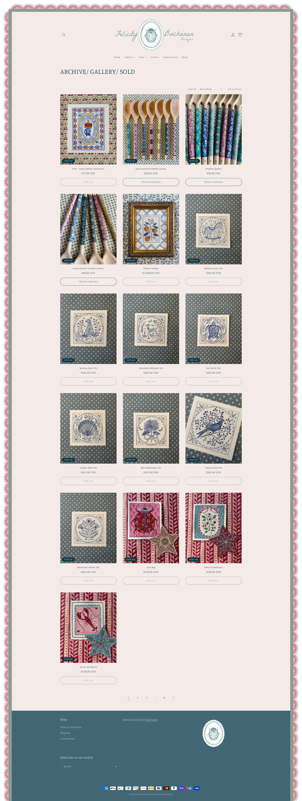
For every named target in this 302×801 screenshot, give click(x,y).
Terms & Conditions (71, 727)
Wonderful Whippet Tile (151, 368)
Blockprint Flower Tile (88, 567)
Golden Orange (151, 268)
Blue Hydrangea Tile (151, 467)
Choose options (151, 181)
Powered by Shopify (165, 794)
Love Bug (151, 567)
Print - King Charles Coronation (88, 168)
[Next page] (173, 697)
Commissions (67, 738)
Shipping (65, 732)
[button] (63, 34)
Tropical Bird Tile (213, 467)
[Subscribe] (115, 766)
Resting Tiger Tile (88, 368)
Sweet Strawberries (213, 567)
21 (164, 697)
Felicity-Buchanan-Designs (146, 794)
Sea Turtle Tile (214, 368)
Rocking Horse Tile (213, 268)
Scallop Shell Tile (88, 467)
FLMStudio (151, 719)
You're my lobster (88, 667)
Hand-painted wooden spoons (151, 168)
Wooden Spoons (214, 168)
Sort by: (192, 89)
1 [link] (128, 697)
